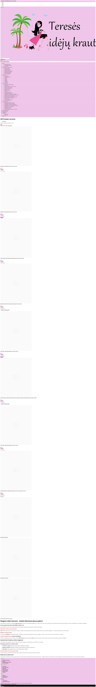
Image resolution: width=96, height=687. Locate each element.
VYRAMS (5, 81)
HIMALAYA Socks (7, 90)
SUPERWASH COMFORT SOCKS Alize (10, 93)
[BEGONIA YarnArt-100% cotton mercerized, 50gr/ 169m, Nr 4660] (16, 302)
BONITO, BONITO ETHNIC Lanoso (10, 86)
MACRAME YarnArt (7, 108)
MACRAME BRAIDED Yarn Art (9, 102)
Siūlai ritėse (6, 66)
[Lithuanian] (2, 2)
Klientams (2, 673)
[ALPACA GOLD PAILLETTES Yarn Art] (16, 617)
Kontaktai (14, 0)
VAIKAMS (6, 80)
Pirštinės (5, 78)
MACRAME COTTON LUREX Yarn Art (10, 104)
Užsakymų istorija (5, 676)
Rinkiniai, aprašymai (5, 110)
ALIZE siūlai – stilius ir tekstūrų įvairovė (8, 628)
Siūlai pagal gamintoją (8, 65)
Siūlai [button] (3, 63)
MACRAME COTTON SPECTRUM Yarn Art (11, 105)
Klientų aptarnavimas (4, 664)
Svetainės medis (5, 671)
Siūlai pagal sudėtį (7, 64)
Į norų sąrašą (2, 171)
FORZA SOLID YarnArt (8, 88)
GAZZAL (2, 636)
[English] (2, 3)
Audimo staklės (6, 68)
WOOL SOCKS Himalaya (8, 99)
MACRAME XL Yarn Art (8, 107)
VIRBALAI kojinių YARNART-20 (9, 97)
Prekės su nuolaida (5, 667)
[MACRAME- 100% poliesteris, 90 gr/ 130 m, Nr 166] (16, 165)
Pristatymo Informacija (6, 660)
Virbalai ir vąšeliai (7, 73)
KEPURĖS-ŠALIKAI (7, 76)
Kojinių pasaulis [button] (5, 83)
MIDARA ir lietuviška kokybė (6, 632)
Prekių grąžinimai (5, 669)
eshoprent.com (13, 684)
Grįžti (1, 124)
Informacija (2, 658)
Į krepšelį (1, 169)
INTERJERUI (6, 75)
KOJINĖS (5, 77)
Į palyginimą (2, 170)
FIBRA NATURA (7, 636)
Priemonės (6, 114)
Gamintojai (4, 668)
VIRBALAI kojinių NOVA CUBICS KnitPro (10, 96)
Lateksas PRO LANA (7, 92)
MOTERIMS (6, 82)
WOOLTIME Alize (7, 100)
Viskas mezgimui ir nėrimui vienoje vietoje (9, 650)
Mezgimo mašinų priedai (8, 71)
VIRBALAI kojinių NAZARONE (9, 95)
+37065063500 (2, 0)
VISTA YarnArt (6, 98)
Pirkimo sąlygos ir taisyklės (6, 662)
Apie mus (3, 115)
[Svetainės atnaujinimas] (16, 536)
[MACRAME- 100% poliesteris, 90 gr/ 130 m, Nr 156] (16, 210)
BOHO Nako (6, 85)
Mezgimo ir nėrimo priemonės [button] (7, 67)
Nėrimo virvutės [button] (5, 101)
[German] (2, 4)
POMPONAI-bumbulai (8, 72)
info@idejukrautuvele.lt (9, 0)
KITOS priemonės (7, 69)
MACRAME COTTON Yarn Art (9, 106)
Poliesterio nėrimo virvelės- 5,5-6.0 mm (10, 109)
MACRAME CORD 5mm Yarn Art (9, 103)
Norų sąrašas (4, 677)
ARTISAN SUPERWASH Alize (9, 84)
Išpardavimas (4, 112)
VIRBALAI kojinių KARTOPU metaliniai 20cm (11, 94)
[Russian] (2, 5)
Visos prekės (10, 125)
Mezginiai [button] (4, 74)
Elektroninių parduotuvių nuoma (5, 684)
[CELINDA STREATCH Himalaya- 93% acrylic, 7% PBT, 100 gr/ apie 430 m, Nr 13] (16, 489)
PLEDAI (5, 79)
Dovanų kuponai (5, 111)
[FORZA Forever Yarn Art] (16, 576)
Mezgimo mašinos (7, 70)
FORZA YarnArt (6, 89)
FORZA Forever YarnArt (8, 87)
